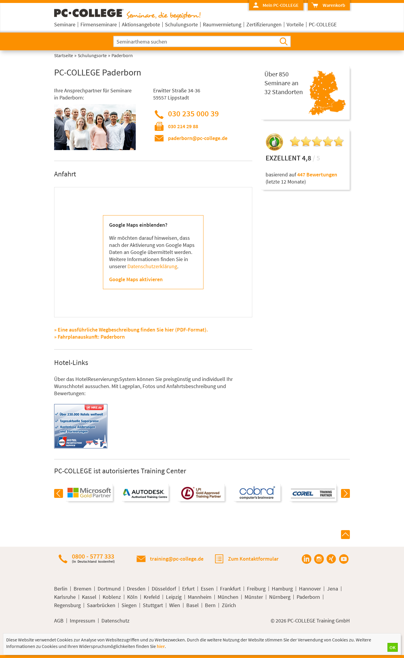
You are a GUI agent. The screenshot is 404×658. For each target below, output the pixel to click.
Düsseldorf (164, 588)
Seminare (64, 24)
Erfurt (188, 588)
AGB (59, 620)
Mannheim (199, 597)
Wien (174, 605)
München (228, 597)
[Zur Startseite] (127, 18)
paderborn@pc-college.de (197, 138)
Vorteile (295, 24)
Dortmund (109, 588)
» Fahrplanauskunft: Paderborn (89, 336)
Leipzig (174, 597)
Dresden (136, 588)
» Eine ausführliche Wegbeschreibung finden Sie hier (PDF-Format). (131, 329)
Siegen (129, 605)
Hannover (310, 588)
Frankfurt (230, 588)
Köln (132, 597)
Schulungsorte (181, 24)
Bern (210, 605)
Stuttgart (153, 605)
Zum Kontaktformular (253, 558)
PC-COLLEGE (323, 24)
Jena (332, 588)
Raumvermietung (222, 24)
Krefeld (152, 597)
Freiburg (256, 588)
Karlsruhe (65, 597)
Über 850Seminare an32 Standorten (283, 83)
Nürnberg (279, 597)
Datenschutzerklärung (152, 266)
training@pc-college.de (176, 558)
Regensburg (67, 605)
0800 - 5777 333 (93, 558)
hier (161, 646)
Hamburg (282, 588)
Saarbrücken (101, 605)
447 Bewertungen (317, 174)
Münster (254, 597)
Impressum (82, 620)
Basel (192, 605)
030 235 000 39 (193, 113)
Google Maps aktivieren (136, 279)
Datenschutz (115, 620)
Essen (207, 588)
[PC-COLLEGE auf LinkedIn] (306, 559)
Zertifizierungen (264, 24)
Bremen (82, 588)
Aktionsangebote (141, 24)
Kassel (89, 597)
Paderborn (308, 597)
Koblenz (112, 597)
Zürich (229, 605)
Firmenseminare (98, 24)
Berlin (60, 588)
